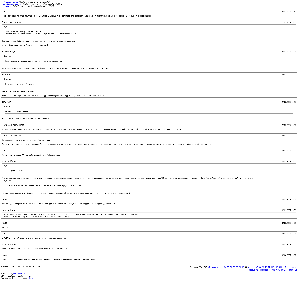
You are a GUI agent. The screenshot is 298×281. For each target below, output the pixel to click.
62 (243, 267)
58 (231, 267)
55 (222, 267)
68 (260, 267)
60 (237, 267)
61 (240, 267)
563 (280, 267)
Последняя (290, 267)
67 (257, 267)
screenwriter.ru (19, 274)
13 (219, 267)
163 (276, 267)
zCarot (30, 278)
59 (234, 267)
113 (272, 267)
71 (269, 267)
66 (254, 267)
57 (228, 267)
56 (225, 267)
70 (266, 267)
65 (252, 267)
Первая (212, 267)
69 (263, 267)
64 (249, 267)
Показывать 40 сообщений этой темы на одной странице (272, 270)
